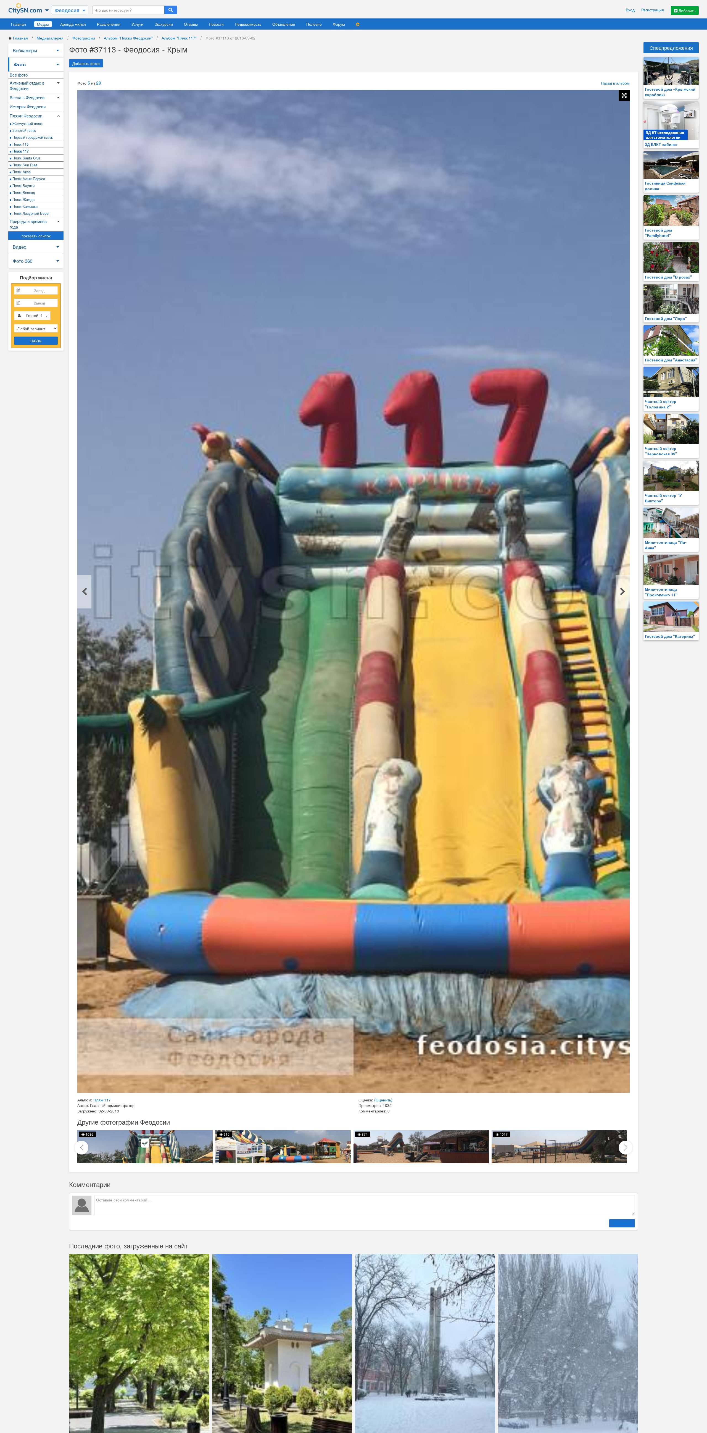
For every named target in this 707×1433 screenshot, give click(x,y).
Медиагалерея (50, 38)
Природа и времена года (28, 224)
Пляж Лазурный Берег (30, 213)
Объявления (283, 24)
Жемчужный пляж (27, 123)
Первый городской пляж (32, 137)
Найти (35, 340)
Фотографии (83, 38)
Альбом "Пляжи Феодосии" (128, 38)
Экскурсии (163, 24)
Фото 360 (22, 260)
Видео (19, 246)
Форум (339, 24)
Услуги (137, 24)
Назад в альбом (615, 83)
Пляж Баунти (23, 185)
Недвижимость (248, 24)
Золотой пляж (23, 130)
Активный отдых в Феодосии (27, 85)
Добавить (686, 10)
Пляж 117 (20, 151)
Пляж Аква (21, 171)
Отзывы (191, 24)
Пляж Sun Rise (24, 164)
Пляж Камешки (24, 206)
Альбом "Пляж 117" (179, 38)
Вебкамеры (25, 50)
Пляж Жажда (23, 199)
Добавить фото (86, 63)
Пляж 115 (19, 144)
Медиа (43, 24)
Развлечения (108, 24)
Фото (20, 64)
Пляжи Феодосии (26, 116)
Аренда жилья (73, 24)
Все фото (19, 75)
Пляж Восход (23, 192)
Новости (216, 24)
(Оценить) (383, 1100)
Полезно (314, 24)
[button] (625, 1147)
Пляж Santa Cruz (26, 158)
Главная (18, 24)
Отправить (622, 1223)
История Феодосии (28, 106)
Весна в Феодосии (27, 97)
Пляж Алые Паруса (28, 178)
